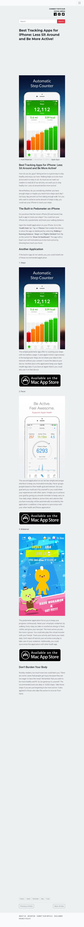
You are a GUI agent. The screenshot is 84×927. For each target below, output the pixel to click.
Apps (58, 160)
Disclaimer (58, 916)
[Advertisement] (42, 58)
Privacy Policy (25, 919)
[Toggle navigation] (79, 3)
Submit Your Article (45, 916)
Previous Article (26, 906)
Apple (53, 160)
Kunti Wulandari (26, 160)
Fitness (22, 899)
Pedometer (36, 899)
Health (28, 899)
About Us (22, 916)
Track (47, 899)
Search (61, 21)
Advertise (31, 916)
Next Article (59, 906)
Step (42, 899)
